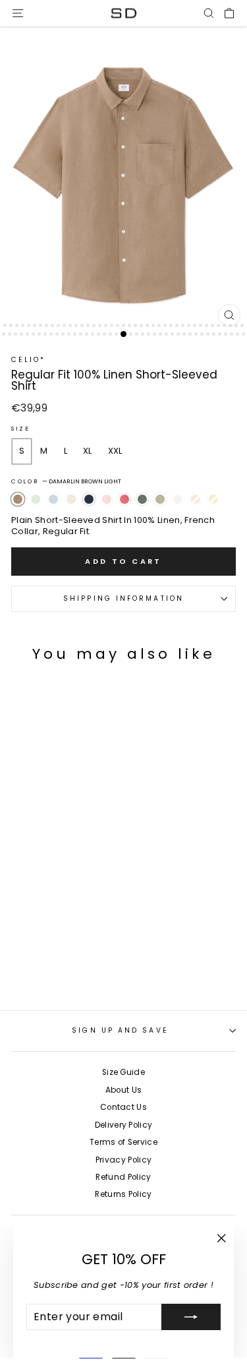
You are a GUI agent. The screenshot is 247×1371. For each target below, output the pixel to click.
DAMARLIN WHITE (177, 499)
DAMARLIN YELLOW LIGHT (213, 499)
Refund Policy (123, 1177)
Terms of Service (123, 1142)
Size (20, 429)
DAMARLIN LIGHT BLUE (53, 499)
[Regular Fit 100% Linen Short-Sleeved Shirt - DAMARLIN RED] (102, 964)
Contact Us (123, 1107)
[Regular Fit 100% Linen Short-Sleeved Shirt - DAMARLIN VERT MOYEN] (117, 964)
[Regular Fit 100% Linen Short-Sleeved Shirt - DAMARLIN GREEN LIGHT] (30, 964)
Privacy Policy (124, 1160)
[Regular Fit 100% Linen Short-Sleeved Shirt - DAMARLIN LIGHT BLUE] (44, 964)
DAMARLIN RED (124, 499)
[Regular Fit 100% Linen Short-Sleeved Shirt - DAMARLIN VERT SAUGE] (131, 964)
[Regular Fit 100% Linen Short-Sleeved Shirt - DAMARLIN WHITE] (146, 964)
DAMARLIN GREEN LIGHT (35, 499)
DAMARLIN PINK (106, 499)
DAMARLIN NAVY (89, 499)
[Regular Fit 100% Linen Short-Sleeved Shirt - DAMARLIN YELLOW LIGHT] (30, 978)
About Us (123, 1090)
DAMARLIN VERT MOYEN (142, 499)
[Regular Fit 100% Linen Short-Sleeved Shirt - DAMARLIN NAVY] (73, 964)
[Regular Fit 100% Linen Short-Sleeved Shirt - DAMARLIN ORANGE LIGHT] (15, 978)
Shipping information (123, 598)
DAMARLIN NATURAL (71, 499)
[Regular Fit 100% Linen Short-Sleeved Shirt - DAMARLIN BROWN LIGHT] (15, 964)
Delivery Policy (124, 1125)
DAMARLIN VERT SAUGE (160, 499)
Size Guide (123, 1072)
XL (87, 450)
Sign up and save (120, 1030)
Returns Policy (123, 1194)
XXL (115, 450)
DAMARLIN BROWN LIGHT (17, 499)
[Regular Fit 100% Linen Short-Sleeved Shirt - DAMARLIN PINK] (88, 964)
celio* (28, 360)
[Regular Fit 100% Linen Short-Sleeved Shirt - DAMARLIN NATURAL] (59, 964)
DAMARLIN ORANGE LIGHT (195, 499)
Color (66, 481)
